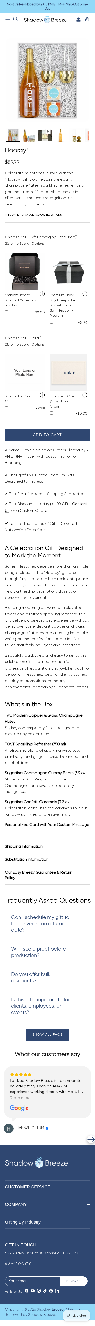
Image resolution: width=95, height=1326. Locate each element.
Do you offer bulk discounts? (30, 978)
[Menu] (7, 19)
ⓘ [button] (42, 294)
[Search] (15, 19)
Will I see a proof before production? (38, 952)
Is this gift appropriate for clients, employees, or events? (40, 1006)
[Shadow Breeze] (45, 20)
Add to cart (47, 435)
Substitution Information (26, 859)
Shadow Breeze (50, 1309)
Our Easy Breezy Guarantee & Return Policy (38, 875)
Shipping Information (24, 846)
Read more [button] (20, 1097)
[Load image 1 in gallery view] (47, 80)
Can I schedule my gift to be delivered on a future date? (40, 924)
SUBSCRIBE (74, 1281)
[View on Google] (19, 1108)
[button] (4, 1139)
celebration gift (18, 662)
